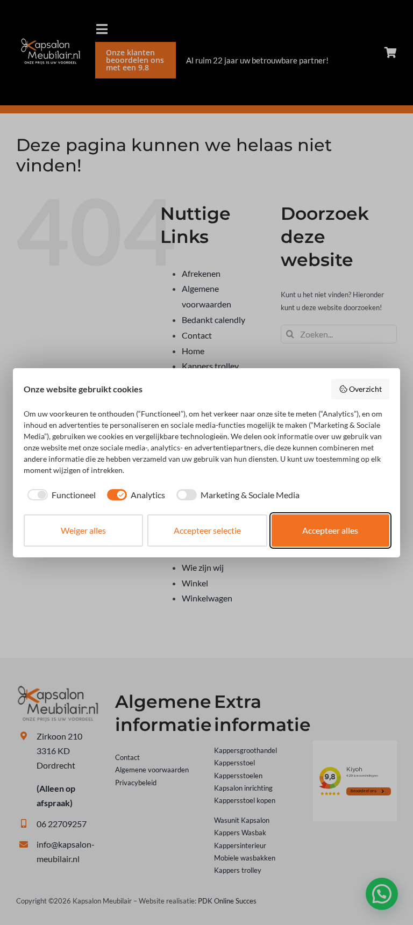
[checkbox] (60, 495)
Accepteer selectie (207, 530)
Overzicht (365, 388)
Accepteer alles (330, 530)
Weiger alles (83, 530)
